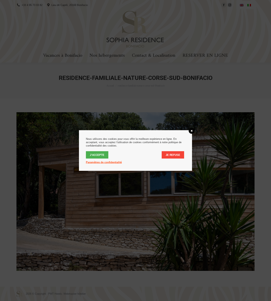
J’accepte (97, 154)
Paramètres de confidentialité (104, 162)
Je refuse (173, 154)
